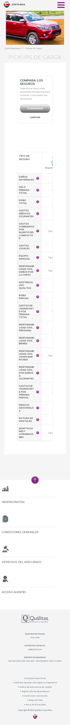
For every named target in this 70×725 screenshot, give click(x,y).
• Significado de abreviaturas (35, 691)
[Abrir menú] (61, 3)
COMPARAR (35, 108)
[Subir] (35, 479)
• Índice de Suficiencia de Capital (35, 687)
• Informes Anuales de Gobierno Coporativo (35, 682)
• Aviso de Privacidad (35, 704)
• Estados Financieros (35, 678)
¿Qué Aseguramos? (13, 48)
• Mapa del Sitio (35, 700)
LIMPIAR (35, 117)
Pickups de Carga (33, 48)
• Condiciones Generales (35, 696)
